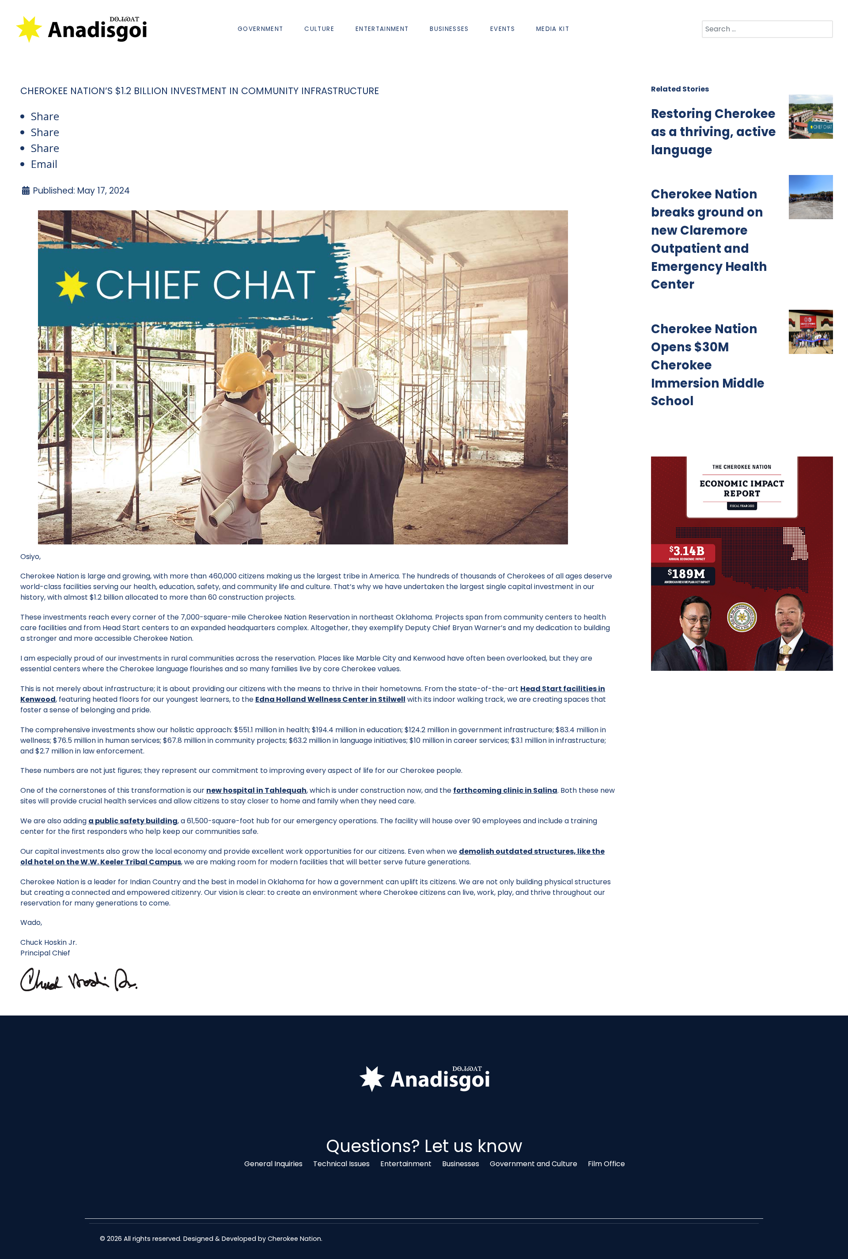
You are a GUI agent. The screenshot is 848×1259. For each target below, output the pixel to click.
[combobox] (767, 29)
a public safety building (133, 821)
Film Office (606, 1164)
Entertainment (406, 1164)
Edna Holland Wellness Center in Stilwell (330, 699)
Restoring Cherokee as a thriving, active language (713, 132)
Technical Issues (341, 1164)
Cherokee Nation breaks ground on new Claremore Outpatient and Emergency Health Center (709, 239)
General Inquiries (273, 1164)
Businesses (460, 1164)
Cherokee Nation (294, 1238)
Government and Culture (533, 1164)
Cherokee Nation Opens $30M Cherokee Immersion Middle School (708, 365)
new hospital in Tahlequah (256, 790)
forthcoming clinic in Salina (505, 790)
